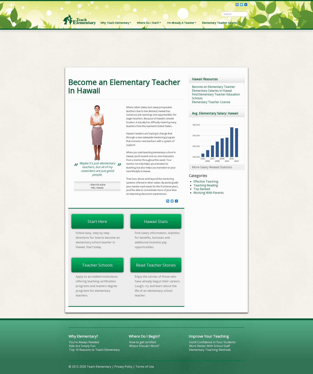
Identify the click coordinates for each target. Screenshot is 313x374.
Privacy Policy (123, 367)
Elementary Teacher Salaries (220, 22)
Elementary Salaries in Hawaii (212, 91)
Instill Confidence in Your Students (212, 342)
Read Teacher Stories (156, 265)
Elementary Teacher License (211, 102)
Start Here (97, 221)
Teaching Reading (205, 185)
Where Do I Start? (148, 22)
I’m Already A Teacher (180, 22)
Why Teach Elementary (115, 22)
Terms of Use (144, 367)
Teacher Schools (97, 265)
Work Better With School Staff (209, 346)
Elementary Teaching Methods (210, 350)
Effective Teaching (205, 181)
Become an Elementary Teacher (213, 87)
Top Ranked (201, 189)
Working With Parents (208, 193)
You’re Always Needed (84, 342)
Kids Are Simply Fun (82, 346)
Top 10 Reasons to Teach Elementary (94, 350)
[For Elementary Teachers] (79, 13)
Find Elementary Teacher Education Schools (216, 96)
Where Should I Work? (144, 346)
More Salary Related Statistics (212, 167)
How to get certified (142, 342)
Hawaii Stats (156, 221)
